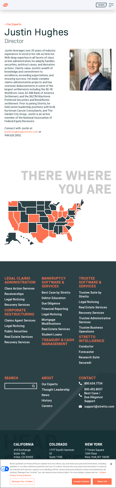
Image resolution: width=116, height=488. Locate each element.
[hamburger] (111, 5)
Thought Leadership (55, 389)
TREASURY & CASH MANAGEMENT (58, 342)
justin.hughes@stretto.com (21, 131)
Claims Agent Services (20, 320)
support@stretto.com (99, 406)
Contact (87, 378)
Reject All (102, 481)
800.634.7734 (93, 383)
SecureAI (85, 363)
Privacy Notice (24, 475)
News (45, 395)
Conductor (86, 346)
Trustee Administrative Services (95, 320)
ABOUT (47, 378)
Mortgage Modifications (51, 321)
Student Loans (52, 334)
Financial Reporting (55, 309)
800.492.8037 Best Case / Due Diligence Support (93, 395)
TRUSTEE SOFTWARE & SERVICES (90, 282)
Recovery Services (17, 305)
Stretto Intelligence (91, 339)
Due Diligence (51, 303)
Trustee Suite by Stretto (90, 294)
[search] (34, 386)
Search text (21, 386)
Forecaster (86, 352)
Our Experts (50, 384)
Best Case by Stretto (56, 292)
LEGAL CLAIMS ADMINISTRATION (20, 280)
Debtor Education (54, 298)
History (47, 400)
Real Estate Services (19, 337)
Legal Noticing (15, 299)
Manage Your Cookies (22, 481)
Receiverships (14, 294)
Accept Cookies (81, 481)
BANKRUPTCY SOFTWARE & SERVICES (54, 282)
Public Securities (16, 331)
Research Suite (89, 357)
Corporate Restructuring (19, 312)
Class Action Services (20, 288)
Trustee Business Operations (91, 329)
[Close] (111, 464)
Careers (47, 406)
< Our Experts (13, 24)
